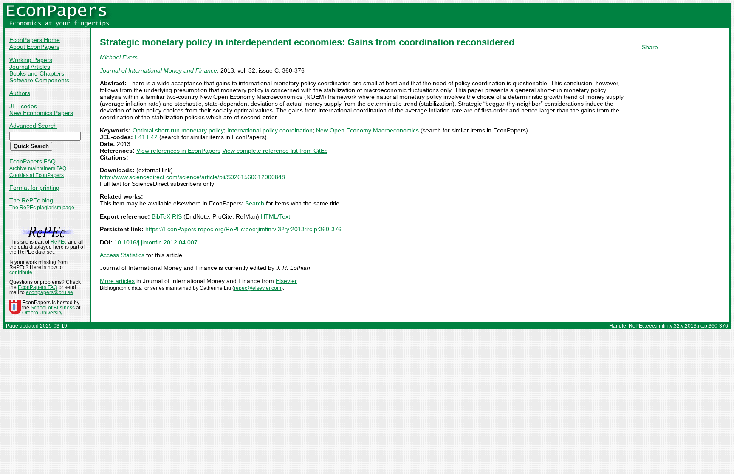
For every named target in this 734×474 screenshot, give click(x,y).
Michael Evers (119, 57)
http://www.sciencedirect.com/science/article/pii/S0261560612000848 (192, 177)
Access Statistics (122, 255)
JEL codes (23, 106)
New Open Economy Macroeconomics (367, 130)
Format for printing (34, 187)
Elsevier (286, 281)
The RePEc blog (31, 200)
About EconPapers (34, 46)
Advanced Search (33, 125)
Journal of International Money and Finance (158, 70)
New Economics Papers (41, 112)
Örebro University (42, 312)
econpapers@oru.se (49, 292)
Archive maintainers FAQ (37, 168)
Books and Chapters (36, 73)
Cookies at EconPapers (36, 175)
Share (650, 47)
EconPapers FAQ (32, 161)
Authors (19, 93)
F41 (140, 137)
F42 (152, 137)
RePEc (59, 241)
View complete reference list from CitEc (274, 150)
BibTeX (161, 216)
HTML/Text (275, 216)
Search (254, 203)
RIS (177, 216)
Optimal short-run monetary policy (178, 130)
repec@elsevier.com (257, 288)
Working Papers (30, 59)
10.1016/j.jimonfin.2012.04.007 (156, 242)
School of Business (53, 307)
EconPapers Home (34, 39)
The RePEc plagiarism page (41, 207)
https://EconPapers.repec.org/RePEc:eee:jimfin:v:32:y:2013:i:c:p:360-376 (243, 229)
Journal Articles (29, 66)
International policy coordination (270, 130)
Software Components (39, 80)
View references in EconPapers (178, 150)
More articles (117, 281)
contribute (20, 272)
